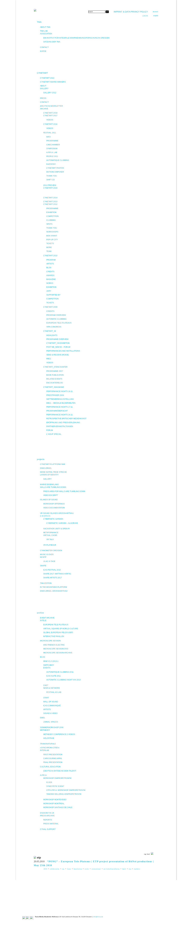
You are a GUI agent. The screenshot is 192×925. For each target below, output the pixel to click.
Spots (49, 224)
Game (69, 869)
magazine (51, 279)
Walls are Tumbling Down (53, 487)
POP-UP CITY (52, 240)
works (49, 283)
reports (47, 820)
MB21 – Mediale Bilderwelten (60, 403)
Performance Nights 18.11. (59, 391)
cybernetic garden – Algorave (62, 523)
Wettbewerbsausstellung (60, 399)
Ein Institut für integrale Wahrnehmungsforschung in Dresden (76, 38)
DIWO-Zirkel (46, 468)
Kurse (43, 51)
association (46, 34)
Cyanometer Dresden (51, 551)
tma (130, 869)
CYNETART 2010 (50, 256)
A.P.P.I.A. (43, 775)
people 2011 (52, 156)
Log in (145, 16)
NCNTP (43, 557)
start (46, 698)
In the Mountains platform (53, 587)
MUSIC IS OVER (47, 554)
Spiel (124, 869)
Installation (78, 869)
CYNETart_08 (49, 331)
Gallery (44, 88)
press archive (47, 816)
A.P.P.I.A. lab (51, 152)
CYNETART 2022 (47, 78)
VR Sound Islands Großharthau (57, 513)
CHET (45, 685)
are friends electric (54, 645)
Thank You (51, 228)
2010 (45, 869)
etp (63, 869)
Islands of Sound (49, 500)
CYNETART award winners (53, 82)
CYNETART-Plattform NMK (52, 464)
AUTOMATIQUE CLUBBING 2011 (60, 672)
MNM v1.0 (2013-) (50, 661)
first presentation (52, 755)
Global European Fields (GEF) (58, 632)
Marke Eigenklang (49, 484)
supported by (53, 295)
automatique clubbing (57, 160)
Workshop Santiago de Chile (57, 807)
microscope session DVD (55, 649)
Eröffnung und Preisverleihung (63, 422)
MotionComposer (55, 172)
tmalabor (137, 869)
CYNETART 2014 (50, 198)
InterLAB (44, 750)
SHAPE (43, 566)
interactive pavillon (53, 636)
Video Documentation (54, 508)
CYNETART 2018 (50, 113)
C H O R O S (45, 516)
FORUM (49, 430)
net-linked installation (112, 869)
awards (50, 275)
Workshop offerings (54, 504)
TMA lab (44, 31)
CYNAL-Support (48, 829)
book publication (55, 375)
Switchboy (48, 665)
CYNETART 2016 (50, 124)
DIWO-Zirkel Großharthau (54, 591)
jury (48, 291)
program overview (56, 315)
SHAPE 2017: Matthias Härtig (57, 574)
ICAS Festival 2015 (52, 570)
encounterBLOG (54, 383)
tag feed (147, 854)
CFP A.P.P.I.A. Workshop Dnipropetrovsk (66, 790)
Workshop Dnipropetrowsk (57, 778)
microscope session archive (57, 653)
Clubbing (51, 220)
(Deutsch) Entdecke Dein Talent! (59, 771)
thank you (51, 176)
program (51, 260)
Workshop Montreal (53, 803)
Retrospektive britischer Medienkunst (66, 419)
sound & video (50, 713)
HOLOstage (48, 738)
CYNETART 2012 (50, 204)
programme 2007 (54, 371)
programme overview (57, 339)
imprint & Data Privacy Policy (131, 11)
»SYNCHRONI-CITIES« (49, 748)
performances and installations (63, 351)
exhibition (51, 212)
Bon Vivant (51, 236)
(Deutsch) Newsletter (51, 106)
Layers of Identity (49, 475)
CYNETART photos (55, 168)
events (46, 668)
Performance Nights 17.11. (59, 407)
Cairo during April (52, 758)
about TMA (45, 27)
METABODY (45, 730)
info (48, 137)
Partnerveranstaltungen (59, 426)
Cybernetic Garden (53, 519)
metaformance (50, 533)
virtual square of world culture (60, 629)
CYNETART (42, 73)
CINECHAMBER (53, 145)
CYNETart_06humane (53, 387)
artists (50, 264)
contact (44, 47)
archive (40, 613)
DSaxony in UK (47, 813)
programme (52, 141)
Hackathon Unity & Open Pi (56, 529)
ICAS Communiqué (52, 706)
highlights (51, 335)
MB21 (48, 359)
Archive (44, 109)
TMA (39, 22)
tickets (50, 243)
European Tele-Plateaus (58, 323)
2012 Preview (49, 185)
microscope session (50, 641)
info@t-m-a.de (98, 917)
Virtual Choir (50, 535)
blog (48, 268)
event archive (47, 618)
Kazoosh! (51, 164)
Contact (44, 102)
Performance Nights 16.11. (59, 415)
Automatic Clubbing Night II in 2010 (63, 680)
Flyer (49, 782)
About (43, 86)
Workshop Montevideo (54, 800)
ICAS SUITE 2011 (53, 676)
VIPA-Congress (53, 327)
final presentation (52, 762)
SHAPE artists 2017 (52, 578)
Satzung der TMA (51, 42)
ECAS (42, 657)
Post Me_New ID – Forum (58, 347)
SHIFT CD (50, 180)
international (96, 869)
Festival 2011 (49, 133)
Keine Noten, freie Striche (53, 472)
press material (51, 824)
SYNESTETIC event (55, 786)
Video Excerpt (50, 495)
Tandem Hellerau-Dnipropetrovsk (63, 794)
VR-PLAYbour (49, 545)
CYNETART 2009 (50, 307)
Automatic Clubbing (56, 319)
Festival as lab (53, 692)
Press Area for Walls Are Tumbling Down (64, 491)
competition (52, 216)
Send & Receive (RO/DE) (57, 355)
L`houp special (53, 434)
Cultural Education (50, 767)
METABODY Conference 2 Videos (59, 734)
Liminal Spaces (50, 722)
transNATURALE (48, 744)
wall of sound (50, 702)
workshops (52, 232)
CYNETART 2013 (50, 202)
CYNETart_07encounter (55, 367)
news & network (51, 688)
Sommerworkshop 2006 (51, 727)
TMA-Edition (46, 583)
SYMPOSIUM (51, 149)
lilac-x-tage (49, 561)
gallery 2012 (49, 93)
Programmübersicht (57, 411)
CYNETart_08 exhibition (58, 343)
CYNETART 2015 (50, 188)
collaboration (55, 869)
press (43, 98)
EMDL (42, 718)
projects (40, 459)
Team (48, 251)
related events (54, 379)
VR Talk (50, 539)
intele (87, 869)
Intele (43, 620)
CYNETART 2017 (50, 116)
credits (50, 271)
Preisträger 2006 (55, 395)
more (49, 247)
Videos (49, 120)
